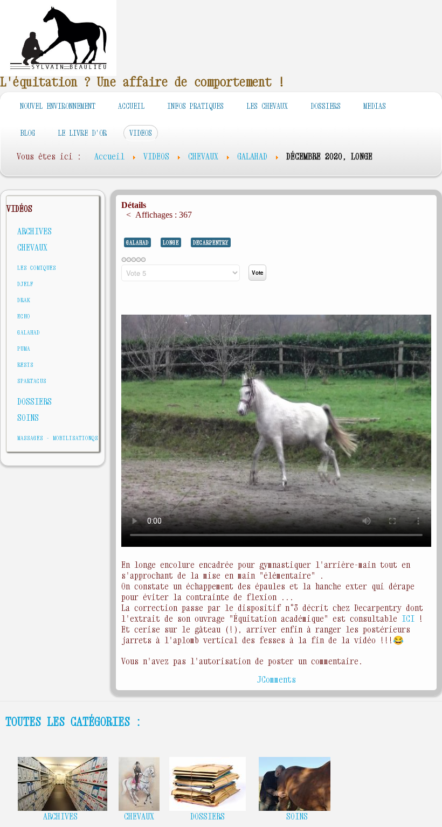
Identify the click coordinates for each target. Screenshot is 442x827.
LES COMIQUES (36, 267)
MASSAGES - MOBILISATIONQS (57, 437)
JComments (276, 679)
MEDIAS (374, 105)
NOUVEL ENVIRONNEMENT (57, 105)
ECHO (23, 315)
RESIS (25, 364)
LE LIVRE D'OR (82, 132)
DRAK (23, 299)
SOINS (28, 417)
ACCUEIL (131, 105)
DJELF (25, 283)
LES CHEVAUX (267, 105)
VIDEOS (140, 132)
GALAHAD (28, 332)
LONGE (171, 242)
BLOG (27, 132)
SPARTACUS (31, 380)
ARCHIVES (34, 231)
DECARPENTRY (211, 242)
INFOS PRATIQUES (195, 105)
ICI (410, 618)
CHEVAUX (32, 247)
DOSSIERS (325, 105)
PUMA (23, 348)
